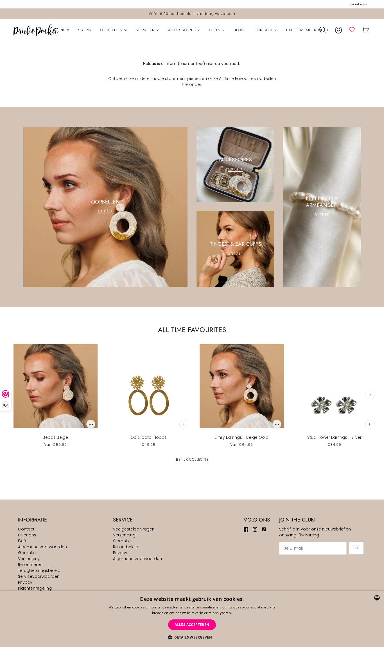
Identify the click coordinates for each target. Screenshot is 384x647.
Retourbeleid (125, 547)
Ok (356, 548)
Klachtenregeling (35, 588)
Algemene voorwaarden (42, 547)
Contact (26, 529)
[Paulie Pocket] (36, 30)
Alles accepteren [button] (192, 624)
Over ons (27, 535)
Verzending (29, 558)
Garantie (27, 553)
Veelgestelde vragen (134, 529)
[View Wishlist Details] (352, 29)
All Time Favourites (192, 330)
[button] (192, 637)
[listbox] (377, 598)
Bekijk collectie (192, 460)
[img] (245, 529)
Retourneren (30, 564)
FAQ (22, 541)
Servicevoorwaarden (39, 576)
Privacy (25, 582)
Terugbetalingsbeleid (39, 570)
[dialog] (192, 619)
